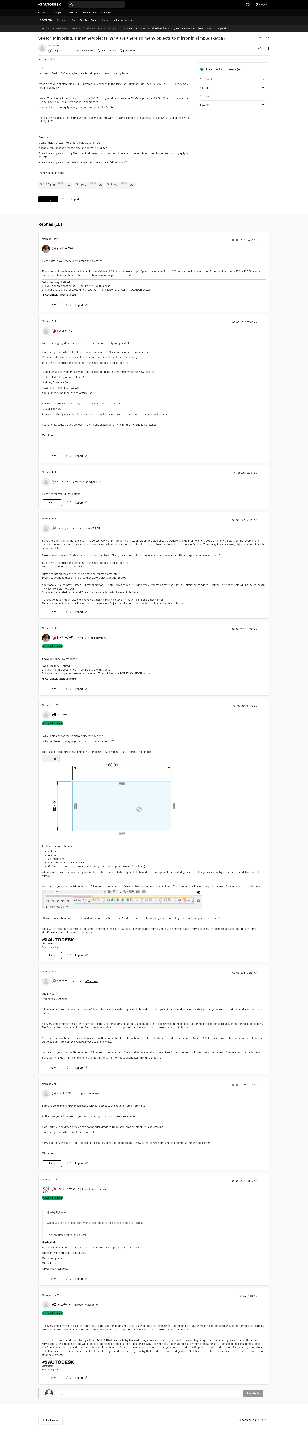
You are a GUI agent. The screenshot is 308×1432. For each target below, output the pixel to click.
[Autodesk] (49, 4)
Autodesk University (124, 20)
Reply (48, 199)
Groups (94, 20)
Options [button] (263, 37)
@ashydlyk (54, 1212)
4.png (82, 184)
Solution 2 (206, 88)
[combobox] (96, 4)
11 (53, 1295)
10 (53, 1179)
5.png (113, 184)
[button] (268, 48)
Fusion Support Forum (114, 28)
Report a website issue (252, 1420)
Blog (73, 20)
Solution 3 (206, 96)
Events (83, 20)
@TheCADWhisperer (109, 1340)
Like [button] (63, 199)
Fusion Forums (92, 28)
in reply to (86, 482)
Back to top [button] (52, 1420)
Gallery (106, 20)
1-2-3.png (49, 184)
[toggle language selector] (248, 4)
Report (75, 199)
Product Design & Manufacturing (64, 28)
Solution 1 (206, 79)
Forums (61, 20)
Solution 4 (206, 105)
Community (45, 20)
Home (41, 28)
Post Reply (253, 1393)
